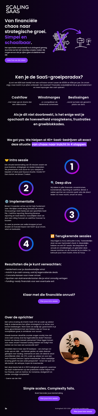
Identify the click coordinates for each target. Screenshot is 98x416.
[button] (6, 408)
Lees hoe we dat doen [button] (16, 60)
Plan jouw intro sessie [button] (49, 301)
